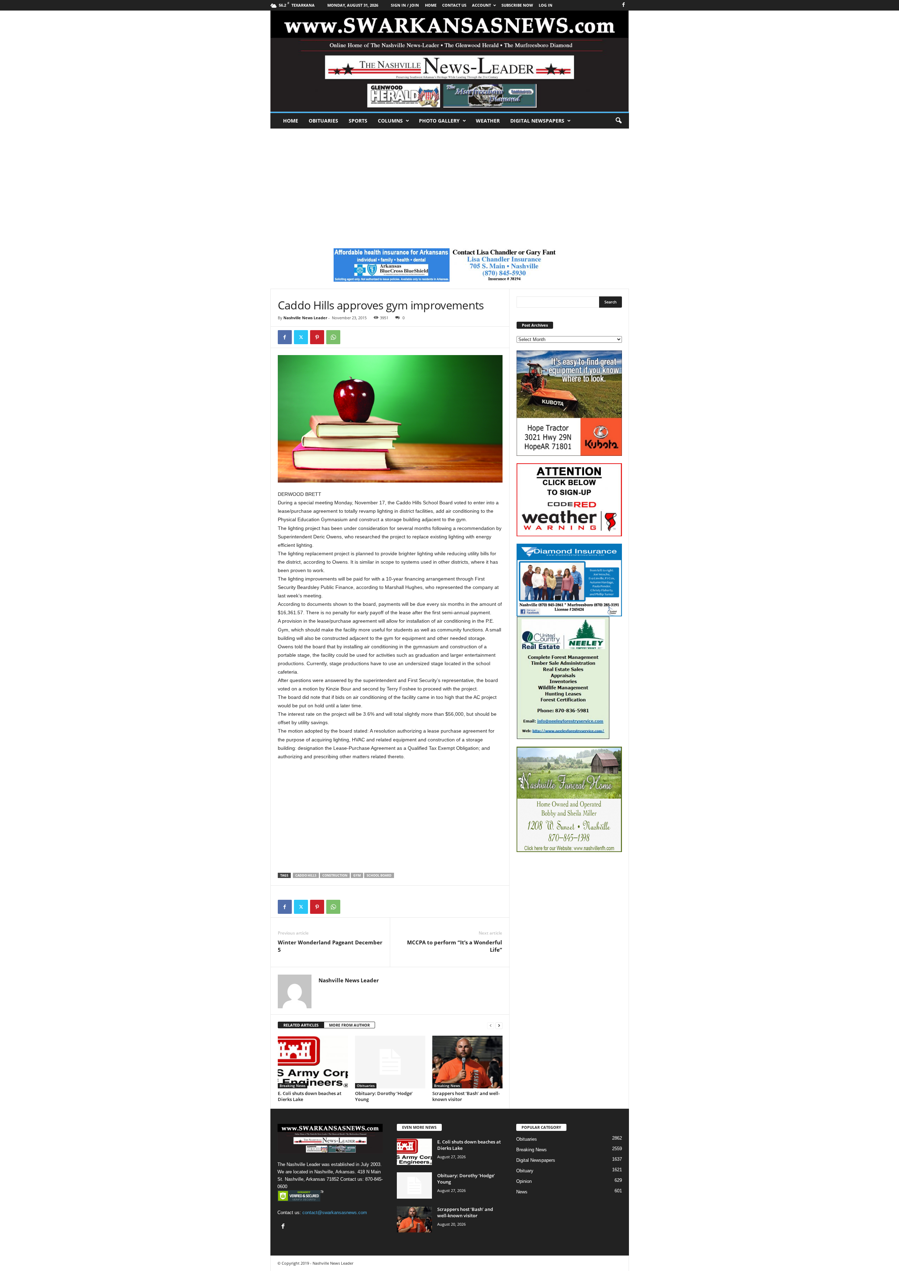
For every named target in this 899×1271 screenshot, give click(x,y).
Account (481, 5)
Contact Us (454, 5)
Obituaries (323, 120)
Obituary (524, 1170)
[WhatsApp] (333, 337)
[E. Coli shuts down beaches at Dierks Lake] (313, 1062)
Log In (545, 5)
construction (334, 875)
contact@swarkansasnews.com (334, 1212)
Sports (358, 120)
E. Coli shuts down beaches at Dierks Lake (309, 1096)
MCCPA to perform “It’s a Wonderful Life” (454, 946)
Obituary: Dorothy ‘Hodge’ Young (384, 1096)
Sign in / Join (405, 5)
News (521, 1191)
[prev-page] (490, 1025)
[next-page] (499, 1025)
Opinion (524, 1181)
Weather (488, 120)
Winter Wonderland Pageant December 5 (330, 946)
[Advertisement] (449, 181)
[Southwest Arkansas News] (449, 61)
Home (290, 120)
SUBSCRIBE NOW (517, 5)
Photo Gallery (439, 120)
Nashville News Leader (305, 317)
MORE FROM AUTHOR (349, 1025)
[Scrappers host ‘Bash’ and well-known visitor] (467, 1062)
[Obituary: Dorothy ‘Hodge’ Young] (390, 1062)
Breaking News (293, 1085)
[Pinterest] (317, 337)
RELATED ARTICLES (301, 1025)
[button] (618, 121)
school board (379, 875)
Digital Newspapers (537, 120)
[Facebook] (623, 5)
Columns (390, 120)
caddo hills (305, 875)
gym (357, 875)
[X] (301, 337)
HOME (431, 5)
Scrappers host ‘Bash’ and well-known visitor (466, 1096)
